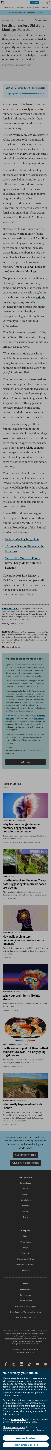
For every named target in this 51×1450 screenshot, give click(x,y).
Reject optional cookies (26, 1444)
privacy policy (18, 1419)
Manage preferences (14, 1427)
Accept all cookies (25, 1438)
